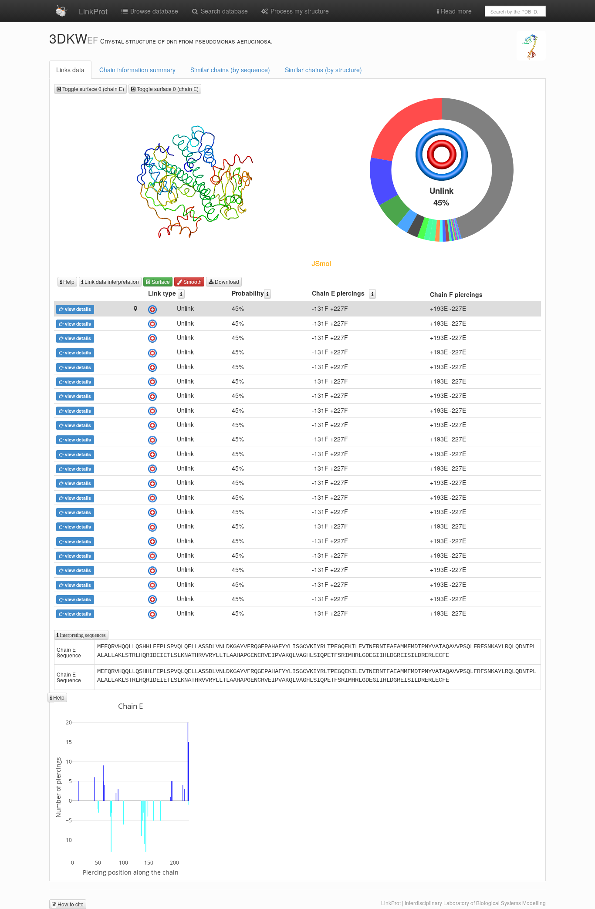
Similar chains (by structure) (323, 69)
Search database (223, 11)
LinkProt (93, 11)
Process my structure (299, 11)
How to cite (70, 904)
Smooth (192, 281)
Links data (70, 69)
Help (68, 281)
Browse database (153, 11)
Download (226, 281)
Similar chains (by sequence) (230, 69)
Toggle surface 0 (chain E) (92, 88)
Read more (455, 11)
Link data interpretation (111, 281)
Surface (160, 281)
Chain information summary (137, 69)
